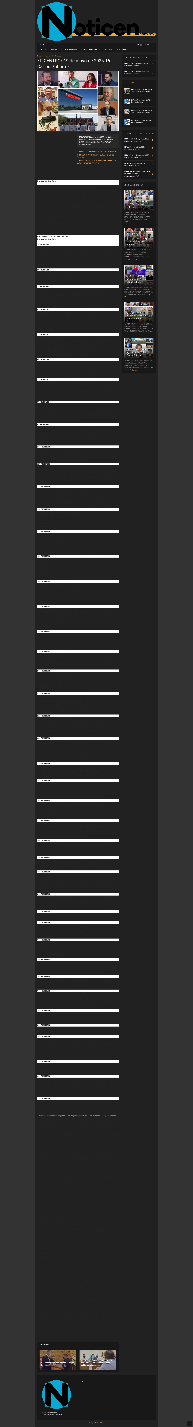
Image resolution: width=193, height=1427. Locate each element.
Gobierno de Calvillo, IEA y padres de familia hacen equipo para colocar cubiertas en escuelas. (96, 1362)
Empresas (108, 49)
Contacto (85, 1382)
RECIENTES (129, 83)
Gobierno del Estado (69, 49)
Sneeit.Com (100, 1423)
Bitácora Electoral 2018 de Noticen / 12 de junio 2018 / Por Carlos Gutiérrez (96, 162)
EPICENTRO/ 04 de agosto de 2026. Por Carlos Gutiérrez (137, 315)
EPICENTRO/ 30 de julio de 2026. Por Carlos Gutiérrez (138, 204)
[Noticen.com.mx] (96, 40)
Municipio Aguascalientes (90, 49)
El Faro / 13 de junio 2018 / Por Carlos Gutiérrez (98, 151)
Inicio (39, 56)
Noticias (54, 49)
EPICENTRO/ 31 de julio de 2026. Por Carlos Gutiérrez (138, 241)
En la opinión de (122, 49)
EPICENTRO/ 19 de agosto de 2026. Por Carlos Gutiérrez (137, 352)
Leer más (136, 222)
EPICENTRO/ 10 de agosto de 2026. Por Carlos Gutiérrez (137, 279)
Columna (43, 49)
